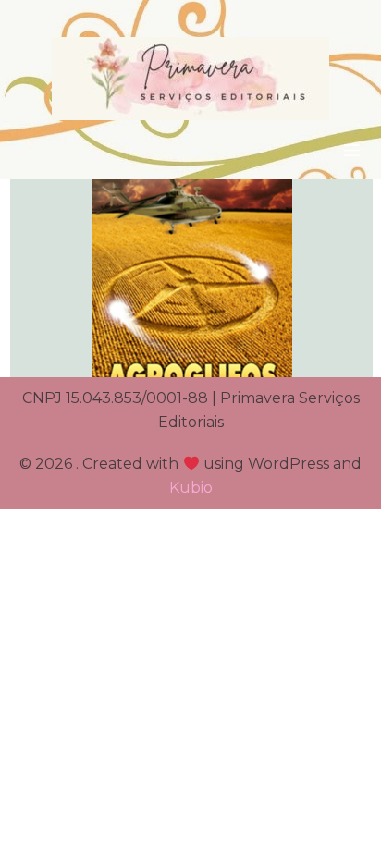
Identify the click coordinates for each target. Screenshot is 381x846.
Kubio (191, 488)
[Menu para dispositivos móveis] (351, 150)
